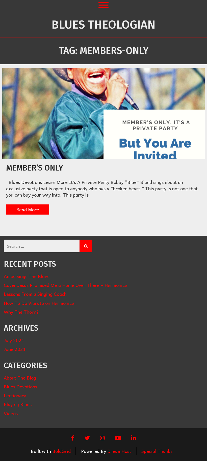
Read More (27, 209)
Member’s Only (34, 168)
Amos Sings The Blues (26, 276)
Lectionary (15, 395)
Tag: (103, 50)
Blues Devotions (20, 386)
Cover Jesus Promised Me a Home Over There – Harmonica (65, 285)
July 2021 (14, 340)
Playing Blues (18, 404)
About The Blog (20, 377)
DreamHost (119, 451)
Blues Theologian (103, 25)
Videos (11, 413)
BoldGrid (61, 451)
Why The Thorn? (21, 312)
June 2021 (15, 349)
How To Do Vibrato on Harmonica (39, 303)
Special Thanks (156, 451)
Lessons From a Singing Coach (35, 294)
